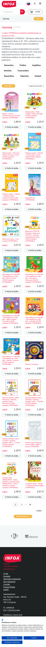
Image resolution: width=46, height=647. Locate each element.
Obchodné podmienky (12, 579)
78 (30, 505)
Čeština (23, 65)
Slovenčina (9, 65)
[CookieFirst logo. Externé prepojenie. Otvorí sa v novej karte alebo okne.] (2, 620)
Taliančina (24, 76)
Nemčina (8, 71)
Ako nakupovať (9, 582)
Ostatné (38, 76)
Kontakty (6, 576)
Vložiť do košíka (12, 127)
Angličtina (36, 65)
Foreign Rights (9, 587)
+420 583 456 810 (10, 566)
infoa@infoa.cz (9, 569)
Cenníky (6, 584)
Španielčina (9, 76)
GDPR (6, 590)
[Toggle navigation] (40, 3)
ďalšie (39, 511)
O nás (5, 574)
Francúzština (23, 71)
